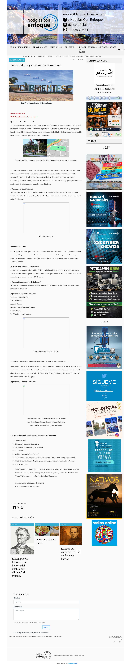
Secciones (70, 47)
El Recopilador (29, 56)
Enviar (46, 627)
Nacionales (24, 47)
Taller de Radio (82, 49)
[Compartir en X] (18, 508)
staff (113, 47)
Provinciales (40, 47)
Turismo (92, 47)
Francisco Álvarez (45, 56)
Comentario (18, 607)
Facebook (104, 322)
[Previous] (13, 551)
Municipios (56, 47)
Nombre (17, 598)
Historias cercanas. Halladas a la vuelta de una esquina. (78, 56)
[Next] (78, 551)
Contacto (103, 47)
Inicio (13, 47)
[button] (119, 50)
